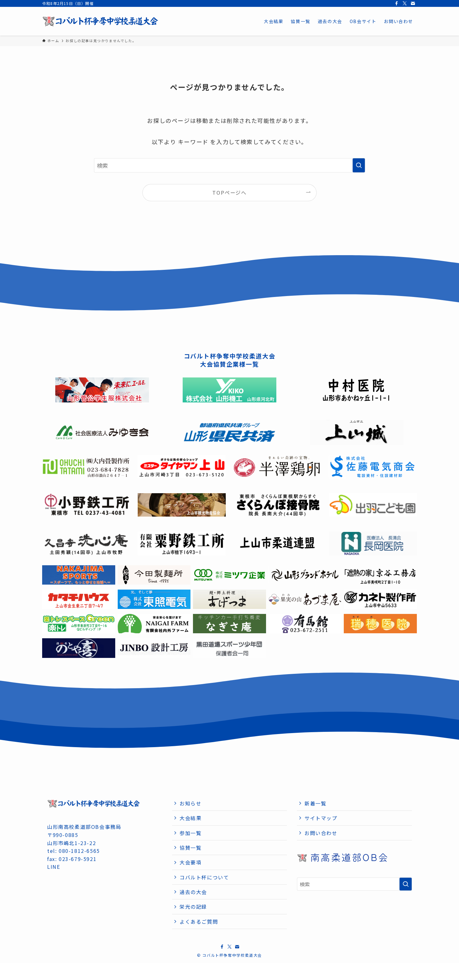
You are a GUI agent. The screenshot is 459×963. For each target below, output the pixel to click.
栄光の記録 (193, 906)
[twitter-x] (405, 3)
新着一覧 (315, 803)
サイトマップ (321, 818)
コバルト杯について (204, 877)
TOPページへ (229, 192)
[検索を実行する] (359, 165)
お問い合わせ (321, 833)
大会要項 (190, 862)
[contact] (413, 3)
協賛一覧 (190, 847)
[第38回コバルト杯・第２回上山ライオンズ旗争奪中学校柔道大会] (100, 21)
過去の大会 (193, 892)
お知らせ (190, 803)
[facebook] (396, 3)
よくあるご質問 (199, 921)
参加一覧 (190, 833)
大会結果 (190, 818)
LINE (53, 866)
